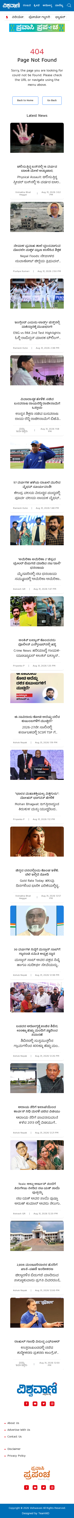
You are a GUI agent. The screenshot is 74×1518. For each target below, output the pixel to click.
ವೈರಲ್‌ (62, 6)
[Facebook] (26, 1404)
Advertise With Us (18, 1430)
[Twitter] (43, 1404)
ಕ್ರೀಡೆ (29, 6)
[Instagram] (52, 1404)
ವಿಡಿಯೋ (18, 17)
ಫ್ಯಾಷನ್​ (60, 17)
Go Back (52, 100)
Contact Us (14, 1437)
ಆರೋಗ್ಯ (39, 6)
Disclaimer (14, 1449)
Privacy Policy (16, 1456)
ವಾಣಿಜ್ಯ (51, 6)
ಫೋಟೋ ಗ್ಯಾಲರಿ (39, 17)
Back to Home (25, 100)
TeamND (43, 1513)
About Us (13, 1423)
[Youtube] (35, 1404)
